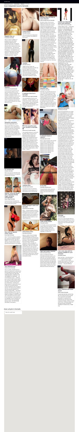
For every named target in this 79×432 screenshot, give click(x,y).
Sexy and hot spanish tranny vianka (11, 232)
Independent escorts (8, 4)
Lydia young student (46, 221)
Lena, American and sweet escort (65, 290)
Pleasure (7, 87)
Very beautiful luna (10, 266)
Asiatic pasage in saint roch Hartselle (30, 206)
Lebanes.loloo (26, 185)
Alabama (22, 4)
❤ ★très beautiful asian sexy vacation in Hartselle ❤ (29, 127)
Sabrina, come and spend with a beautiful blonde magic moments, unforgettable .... (12, 195)
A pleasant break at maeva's (46, 136)
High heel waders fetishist (47, 251)
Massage (60, 215)
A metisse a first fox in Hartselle (28, 94)
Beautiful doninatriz (63, 108)
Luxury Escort (26, 31)
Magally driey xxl (9, 36)
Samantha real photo (11, 122)
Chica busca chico (27, 231)
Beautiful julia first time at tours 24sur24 (47, 18)
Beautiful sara (44, 88)
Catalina (24, 63)
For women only (9, 169)
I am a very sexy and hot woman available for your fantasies (65, 252)
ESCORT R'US (7, 1)
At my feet (43, 185)
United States (16, 4)
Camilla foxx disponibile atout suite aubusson (65, 22)
